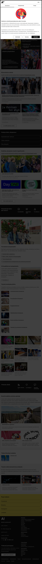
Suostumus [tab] (7, 5)
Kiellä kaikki (17, 36)
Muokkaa (27, 36)
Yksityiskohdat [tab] (21, 5)
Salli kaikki (36, 36)
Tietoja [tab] (34, 5)
